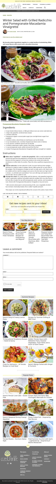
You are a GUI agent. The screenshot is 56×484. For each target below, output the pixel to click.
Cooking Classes (45, 4)
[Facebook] (10, 463)
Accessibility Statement (42, 480)
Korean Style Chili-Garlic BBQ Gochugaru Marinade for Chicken (40, 396)
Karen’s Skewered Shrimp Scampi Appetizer (14, 418)
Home (4, 15)
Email (26, 209)
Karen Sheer (12, 31)
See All (22, 474)
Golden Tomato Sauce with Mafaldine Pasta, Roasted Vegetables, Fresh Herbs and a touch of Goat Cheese (39, 341)
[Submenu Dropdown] (30, 4)
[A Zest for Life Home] (11, 6)
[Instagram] (7, 463)
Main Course (24, 458)
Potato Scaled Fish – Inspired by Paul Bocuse (39, 418)
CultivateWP (44, 482)
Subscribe (39, 7)
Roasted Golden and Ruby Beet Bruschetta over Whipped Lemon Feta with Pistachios (47, 236)
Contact (31, 7)
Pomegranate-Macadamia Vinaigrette (14, 124)
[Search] (44, 7)
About (24, 7)
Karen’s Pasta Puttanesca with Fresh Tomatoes (8, 234)
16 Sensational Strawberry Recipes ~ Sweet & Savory (15, 340)
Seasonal (23, 468)
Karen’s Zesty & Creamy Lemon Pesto (14, 318)
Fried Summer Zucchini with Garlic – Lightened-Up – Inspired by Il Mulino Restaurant (40, 441)
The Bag (35, 4)
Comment (6, 255)
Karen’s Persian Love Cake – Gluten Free (15, 396)
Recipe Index (26, 4)
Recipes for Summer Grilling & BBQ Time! (39, 318)
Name (7, 209)
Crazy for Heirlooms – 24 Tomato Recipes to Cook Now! (14, 365)
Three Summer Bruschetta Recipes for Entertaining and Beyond (21, 235)
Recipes (9, 15)
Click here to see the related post (12, 37)
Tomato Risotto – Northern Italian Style (14, 440)
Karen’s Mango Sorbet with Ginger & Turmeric (40, 365)
